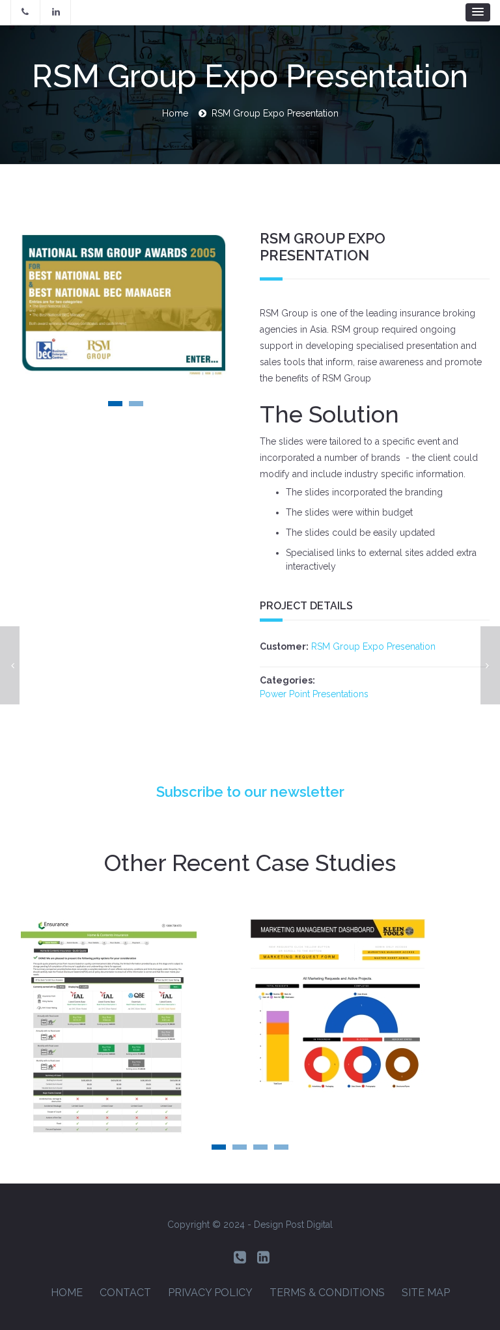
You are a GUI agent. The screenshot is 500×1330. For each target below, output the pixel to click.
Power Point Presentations (314, 694)
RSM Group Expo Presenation (373, 646)
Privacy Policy (210, 1292)
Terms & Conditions (327, 1292)
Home (175, 113)
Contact (125, 1292)
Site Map (426, 1292)
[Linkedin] (263, 1257)
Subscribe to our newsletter (250, 791)
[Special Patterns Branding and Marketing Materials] (10, 665)
